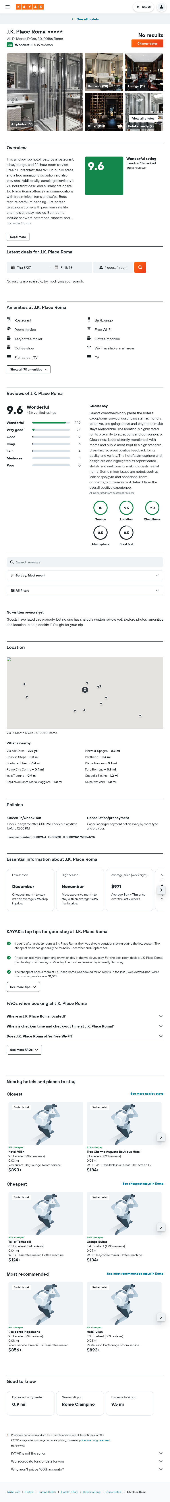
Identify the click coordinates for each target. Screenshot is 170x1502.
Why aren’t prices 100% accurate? (37, 1469)
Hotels (29, 1492)
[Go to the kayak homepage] (30, 7)
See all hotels (88, 19)
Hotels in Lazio (91, 1492)
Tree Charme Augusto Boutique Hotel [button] (114, 1152)
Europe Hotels (47, 1492)
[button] (7, 7)
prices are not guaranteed (94, 1440)
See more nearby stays (146, 1094)
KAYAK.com (13, 1492)
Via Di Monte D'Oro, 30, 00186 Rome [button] (35, 38)
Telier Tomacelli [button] (19, 1242)
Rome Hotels (114, 1492)
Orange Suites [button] (97, 1242)
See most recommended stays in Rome (135, 1274)
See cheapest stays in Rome (142, 1184)
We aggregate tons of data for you (37, 1461)
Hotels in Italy (69, 1492)
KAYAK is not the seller (28, 1453)
